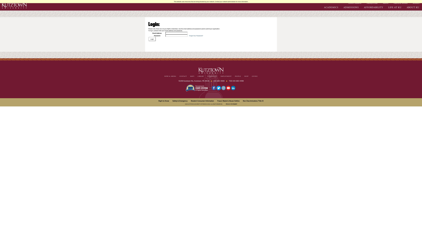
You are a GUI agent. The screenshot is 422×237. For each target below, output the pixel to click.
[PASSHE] (197, 88)
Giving (255, 76)
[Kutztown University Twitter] (218, 88)
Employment (226, 76)
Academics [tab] (331, 7)
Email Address (157, 33)
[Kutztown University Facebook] (214, 88)
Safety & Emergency (179, 101)
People (238, 76)
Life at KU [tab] (394, 7)
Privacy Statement (231, 104)
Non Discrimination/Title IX (253, 101)
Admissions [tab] (351, 7)
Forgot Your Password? (196, 36)
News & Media (170, 76)
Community (212, 76)
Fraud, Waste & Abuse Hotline (228, 101)
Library (201, 76)
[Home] (14, 5)
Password (157, 36)
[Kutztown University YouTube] (228, 88)
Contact (183, 76)
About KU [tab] (413, 7)
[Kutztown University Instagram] (223, 88)
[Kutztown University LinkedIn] (233, 88)
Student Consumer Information (202, 101)
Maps (192, 76)
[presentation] (331, 9)
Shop (246, 76)
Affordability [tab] (373, 7)
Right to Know (163, 101)
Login (152, 39)
